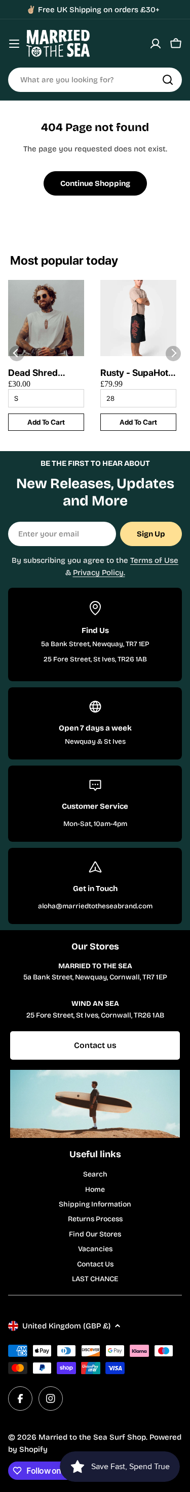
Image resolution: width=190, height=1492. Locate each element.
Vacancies (95, 1249)
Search (95, 1174)
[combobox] (95, 80)
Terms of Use (154, 560)
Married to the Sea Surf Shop (92, 1437)
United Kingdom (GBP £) (66, 1325)
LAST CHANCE (95, 1279)
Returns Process (95, 1219)
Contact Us (95, 1264)
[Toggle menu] (14, 44)
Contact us (95, 1045)
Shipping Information (95, 1204)
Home (95, 1189)
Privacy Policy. (99, 572)
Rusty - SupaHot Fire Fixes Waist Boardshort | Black (134, 373)
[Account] (155, 44)
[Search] (168, 80)
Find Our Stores (95, 1234)
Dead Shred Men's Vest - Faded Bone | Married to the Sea (37, 373)
